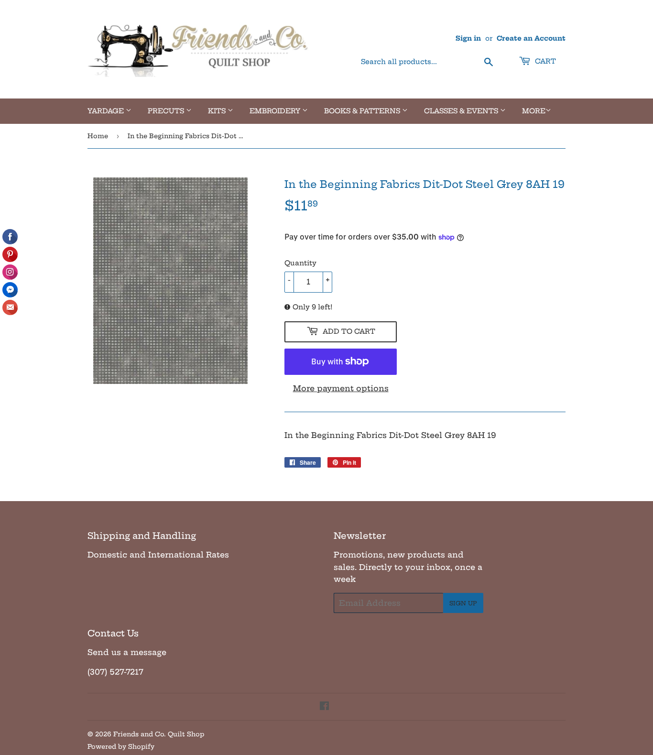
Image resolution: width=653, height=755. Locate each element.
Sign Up (463, 603)
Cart (544, 61)
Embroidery (276, 111)
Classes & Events (462, 111)
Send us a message (126, 652)
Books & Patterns (363, 111)
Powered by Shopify (120, 746)
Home (97, 136)
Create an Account (531, 38)
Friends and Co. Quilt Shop (158, 734)
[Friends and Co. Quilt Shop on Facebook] (324, 706)
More (533, 111)
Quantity (300, 263)
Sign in (468, 38)
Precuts (167, 111)
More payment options (341, 388)
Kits (218, 111)
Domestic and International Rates (158, 554)
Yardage (106, 111)
